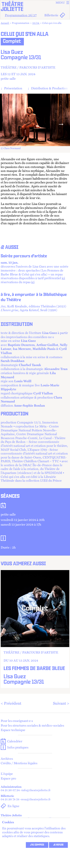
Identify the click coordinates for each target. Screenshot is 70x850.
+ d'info (35, 629)
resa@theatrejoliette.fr (35, 799)
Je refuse (58, 845)
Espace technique (13, 730)
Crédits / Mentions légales (19, 763)
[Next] (61, 123)
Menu (60, 2)
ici (63, 278)
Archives (7, 758)
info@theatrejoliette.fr (36, 790)
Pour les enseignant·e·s (17, 721)
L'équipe (7, 774)
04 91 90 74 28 (10, 799)
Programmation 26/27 (21, 15)
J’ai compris (37, 845)
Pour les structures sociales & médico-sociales (32, 725)
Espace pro (8, 778)
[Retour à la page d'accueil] (35, 6)
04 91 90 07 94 (10, 790)
